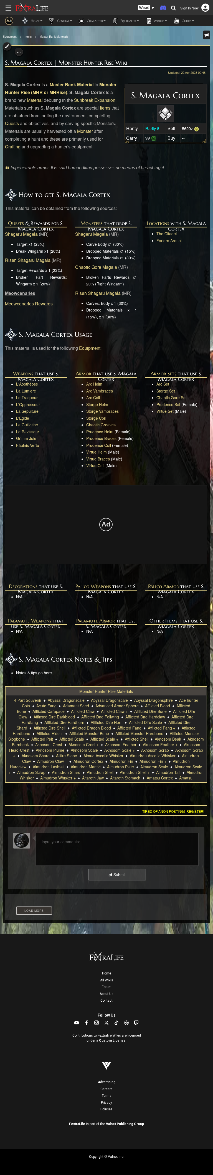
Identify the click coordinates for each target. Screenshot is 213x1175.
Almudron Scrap (31, 772)
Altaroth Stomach (125, 778)
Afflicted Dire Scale (145, 722)
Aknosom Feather (120, 744)
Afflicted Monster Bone (89, 733)
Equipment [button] (127, 21)
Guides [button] (186, 21)
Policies (106, 1109)
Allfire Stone (66, 755)
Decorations (23, 586)
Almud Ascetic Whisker (103, 755)
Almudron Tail (168, 772)
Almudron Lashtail (48, 766)
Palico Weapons (93, 586)
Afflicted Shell (136, 739)
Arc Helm (94, 384)
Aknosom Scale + (119, 750)
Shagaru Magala (21, 234)
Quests (12, 123)
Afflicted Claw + (114, 711)
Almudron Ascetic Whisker (153, 755)
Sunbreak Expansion (94, 100)
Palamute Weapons (29, 620)
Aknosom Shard (36, 755)
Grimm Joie (26, 438)
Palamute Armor (95, 620)
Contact (106, 1000)
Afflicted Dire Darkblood (54, 717)
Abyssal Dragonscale (66, 700)
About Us (106, 994)
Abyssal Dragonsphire (153, 700)
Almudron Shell (100, 772)
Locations (158, 223)
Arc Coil (93, 397)
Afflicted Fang (129, 728)
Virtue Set (165, 411)
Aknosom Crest (48, 744)
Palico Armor (163, 586)
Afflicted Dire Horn (107, 722)
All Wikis (106, 980)
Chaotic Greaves (101, 424)
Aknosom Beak (168, 739)
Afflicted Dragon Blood (91, 728)
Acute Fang (46, 705)
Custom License (112, 1040)
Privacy (106, 1103)
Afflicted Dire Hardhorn (64, 722)
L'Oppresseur (28, 404)
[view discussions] (206, 35)
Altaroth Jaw (93, 778)
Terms (106, 1096)
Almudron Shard (66, 772)
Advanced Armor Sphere (117, 705)
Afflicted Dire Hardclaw (145, 717)
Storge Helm (97, 404)
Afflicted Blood (157, 705)
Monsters (91, 223)
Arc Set (162, 384)
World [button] (158, 21)
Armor (83, 373)
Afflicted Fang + (161, 728)
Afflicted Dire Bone (150, 711)
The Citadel (166, 233)
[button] (146, 8)
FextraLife (77, 1124)
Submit (119, 874)
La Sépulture (27, 411)
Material (35, 100)
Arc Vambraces (99, 391)
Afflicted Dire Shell (49, 728)
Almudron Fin (121, 761)
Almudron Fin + (153, 761)
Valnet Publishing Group (125, 1124)
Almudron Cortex (88, 761)
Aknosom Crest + (84, 744)
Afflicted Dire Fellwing (100, 717)
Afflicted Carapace (48, 711)
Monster (85, 131)
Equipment (10, 37)
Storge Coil (96, 418)
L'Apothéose (27, 384)
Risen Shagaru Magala (27, 260)
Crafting (13, 146)
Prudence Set (168, 404)
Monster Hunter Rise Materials (106, 691)
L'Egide (22, 418)
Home (106, 973)
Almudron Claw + (52, 761)
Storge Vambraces (102, 411)
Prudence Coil (98, 445)
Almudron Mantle (86, 766)
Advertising (106, 1082)
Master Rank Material (71, 84)
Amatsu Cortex (160, 778)
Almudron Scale (154, 766)
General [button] (62, 21)
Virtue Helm (96, 452)
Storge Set (165, 391)
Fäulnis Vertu (27, 445)
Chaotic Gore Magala (96, 267)
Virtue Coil (95, 465)
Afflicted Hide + (50, 733)
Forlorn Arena (168, 240)
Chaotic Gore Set (171, 397)
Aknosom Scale (84, 750)
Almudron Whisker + (58, 778)
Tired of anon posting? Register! (173, 811)
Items (28, 37)
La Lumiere (26, 391)
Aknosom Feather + (160, 744)
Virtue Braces (98, 459)
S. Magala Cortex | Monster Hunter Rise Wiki (66, 62)
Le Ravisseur (27, 431)
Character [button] (94, 21)
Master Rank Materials (54, 37)
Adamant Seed (76, 705)
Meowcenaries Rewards (29, 303)
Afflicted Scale (71, 739)
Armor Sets (163, 373)
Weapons (23, 373)
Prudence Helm (99, 431)
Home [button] (35, 21)
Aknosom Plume (50, 750)
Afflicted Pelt (42, 739)
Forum (106, 987)
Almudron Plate (120, 766)
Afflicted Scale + (104, 739)
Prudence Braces (101, 438)
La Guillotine (27, 424)
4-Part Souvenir (27, 700)
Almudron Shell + (135, 772)
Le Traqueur (27, 397)
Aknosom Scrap (155, 750)
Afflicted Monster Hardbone (139, 733)
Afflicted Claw (83, 711)
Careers (106, 1089)
